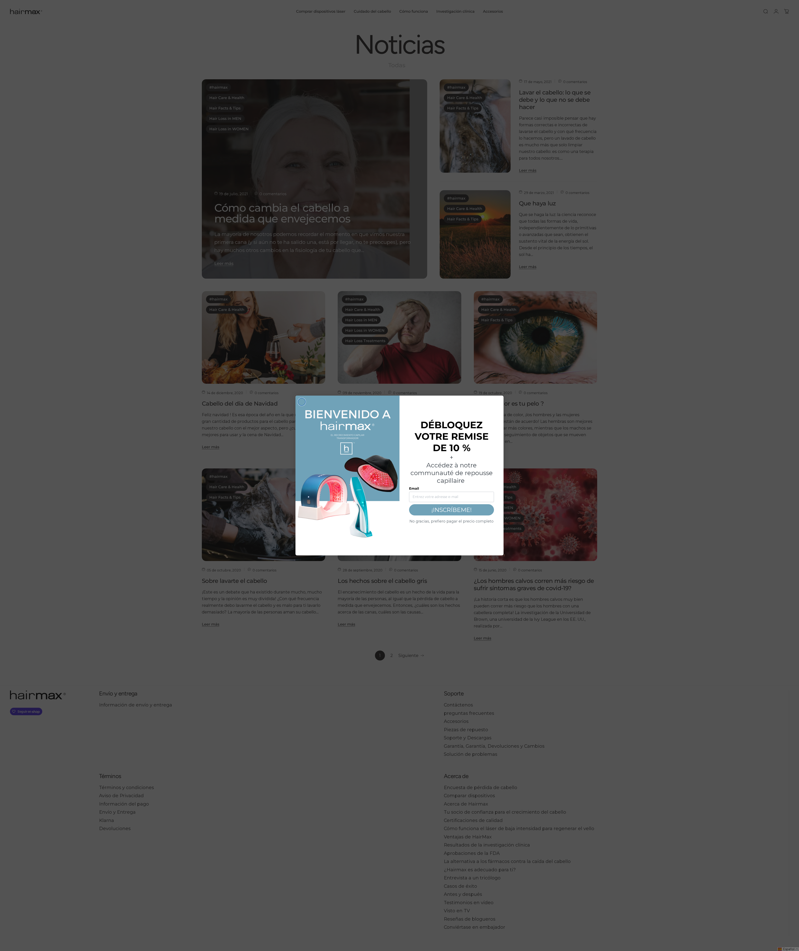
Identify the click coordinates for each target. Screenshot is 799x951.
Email (414, 488)
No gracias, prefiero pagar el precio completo (451, 521)
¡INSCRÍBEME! (452, 509)
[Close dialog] (301, 402)
